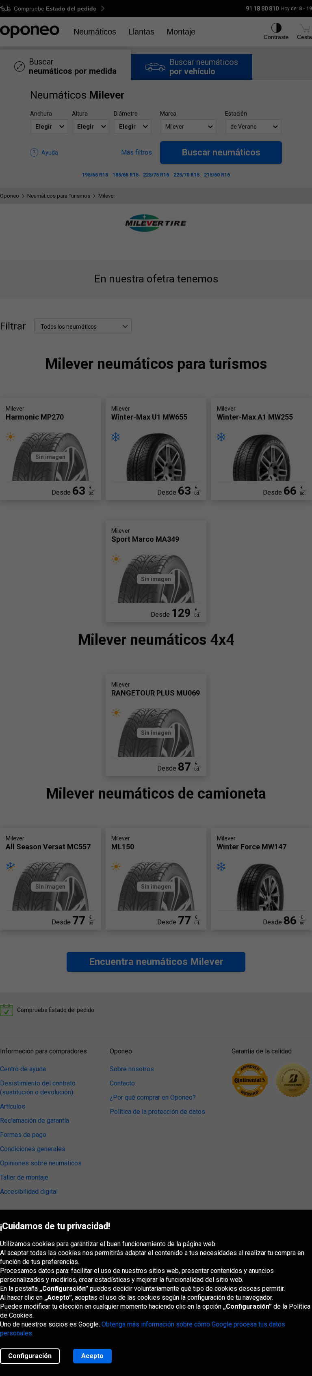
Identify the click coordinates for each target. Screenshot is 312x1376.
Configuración (30, 1356)
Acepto (92, 1356)
